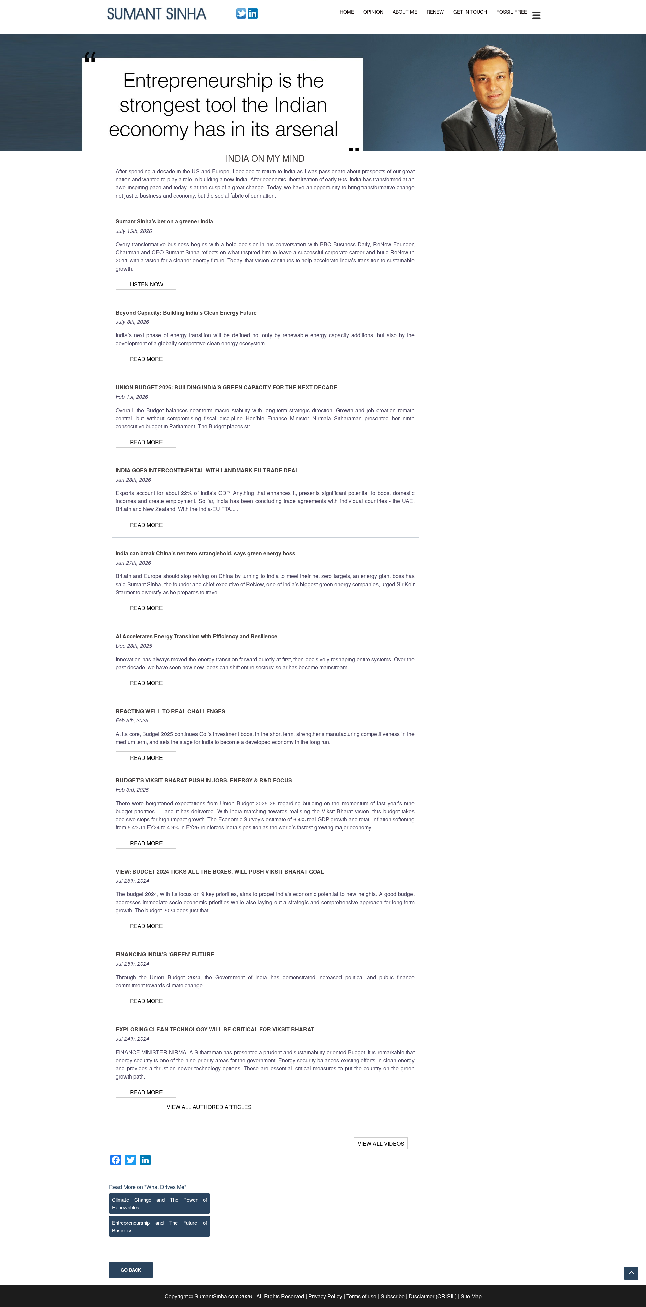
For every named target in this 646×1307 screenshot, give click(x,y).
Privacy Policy (325, 1296)
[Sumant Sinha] (156, 12)
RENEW (435, 11)
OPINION (373, 11)
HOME (347, 11)
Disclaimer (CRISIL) (433, 1296)
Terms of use (361, 1296)
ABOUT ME (405, 11)
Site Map (471, 1296)
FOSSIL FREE (511, 11)
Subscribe (393, 1296)
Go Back (131, 1270)
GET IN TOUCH (470, 11)
